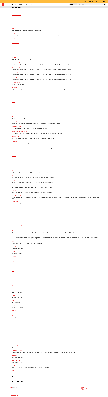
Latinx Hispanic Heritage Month (17, 47)
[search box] (91, 4)
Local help (13, 101)
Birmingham (14, 329)
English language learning (16, 106)
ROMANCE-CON (15, 52)
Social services (14, 141)
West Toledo (14, 246)
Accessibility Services (15, 136)
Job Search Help (14, 355)
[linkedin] (14, 395)
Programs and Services (16, 19)
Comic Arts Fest (14, 87)
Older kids (14, 165)
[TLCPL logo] (3, 3)
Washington (14, 256)
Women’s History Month (16, 92)
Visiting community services (16, 215)
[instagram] (12, 395)
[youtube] (15, 395)
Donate (13, 230)
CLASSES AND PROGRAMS (16, 14)
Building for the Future (16, 38)
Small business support (16, 62)
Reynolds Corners (15, 275)
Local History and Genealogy (17, 350)
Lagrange (13, 305)
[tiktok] (17, 395)
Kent (13, 315)
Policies (13, 241)
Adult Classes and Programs (17, 10)
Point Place (14, 280)
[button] (104, 4)
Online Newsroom (15, 77)
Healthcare (14, 146)
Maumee (13, 295)
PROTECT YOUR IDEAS (16, 67)
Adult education (15, 151)
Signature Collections (15, 121)
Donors (13, 185)
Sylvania (13, 261)
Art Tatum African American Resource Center (19, 131)
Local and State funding (16, 82)
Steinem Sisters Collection (16, 126)
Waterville (14, 251)
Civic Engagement (15, 340)
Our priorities (14, 170)
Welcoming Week (15, 211)
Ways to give (14, 190)
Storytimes (14, 365)
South (13, 266)
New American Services (16, 334)
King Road (14, 310)
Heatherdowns (14, 325)
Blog (13, 370)
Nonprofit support (15, 72)
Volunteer (13, 116)
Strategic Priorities (15, 235)
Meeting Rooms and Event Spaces (17, 360)
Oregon (13, 285)
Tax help (13, 33)
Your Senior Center (15, 206)
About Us (13, 180)
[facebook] (10, 395)
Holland (13, 320)
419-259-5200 (12, 391)
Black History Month (15, 111)
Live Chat (105, 395)
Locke (13, 300)
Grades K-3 (14, 160)
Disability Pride (14, 57)
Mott (13, 290)
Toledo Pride (14, 28)
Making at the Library (15, 345)
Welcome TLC (14, 97)
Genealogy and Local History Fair (17, 195)
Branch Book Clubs (15, 220)
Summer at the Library (16, 201)
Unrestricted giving (15, 175)
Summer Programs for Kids (16, 24)
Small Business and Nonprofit (17, 225)
